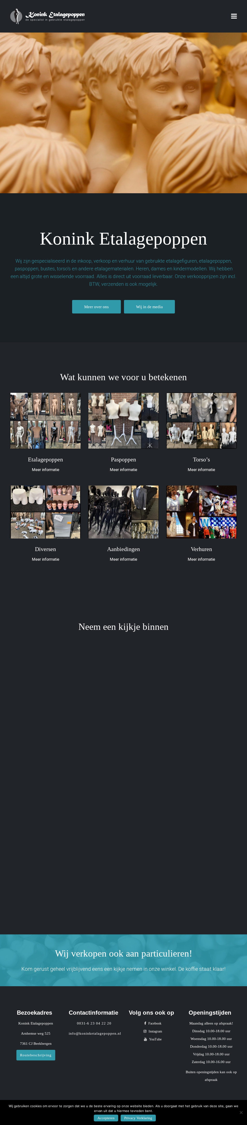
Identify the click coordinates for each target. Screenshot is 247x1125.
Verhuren (201, 549)
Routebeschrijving (36, 1055)
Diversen (45, 549)
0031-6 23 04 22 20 (94, 1023)
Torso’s (201, 459)
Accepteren (106, 1118)
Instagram (155, 1031)
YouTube (155, 1039)
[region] (123, 113)
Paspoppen (123, 459)
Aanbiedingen (123, 549)
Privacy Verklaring (138, 1118)
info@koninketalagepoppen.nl (95, 1033)
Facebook (154, 1023)
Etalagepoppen (45, 459)
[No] (241, 1112)
